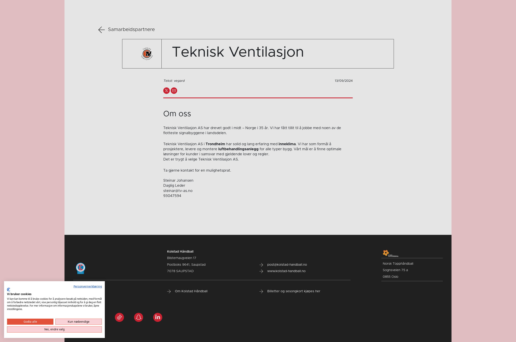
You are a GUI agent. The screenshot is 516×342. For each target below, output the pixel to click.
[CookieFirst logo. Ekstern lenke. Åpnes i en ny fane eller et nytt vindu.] (8, 289)
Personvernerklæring (88, 286)
